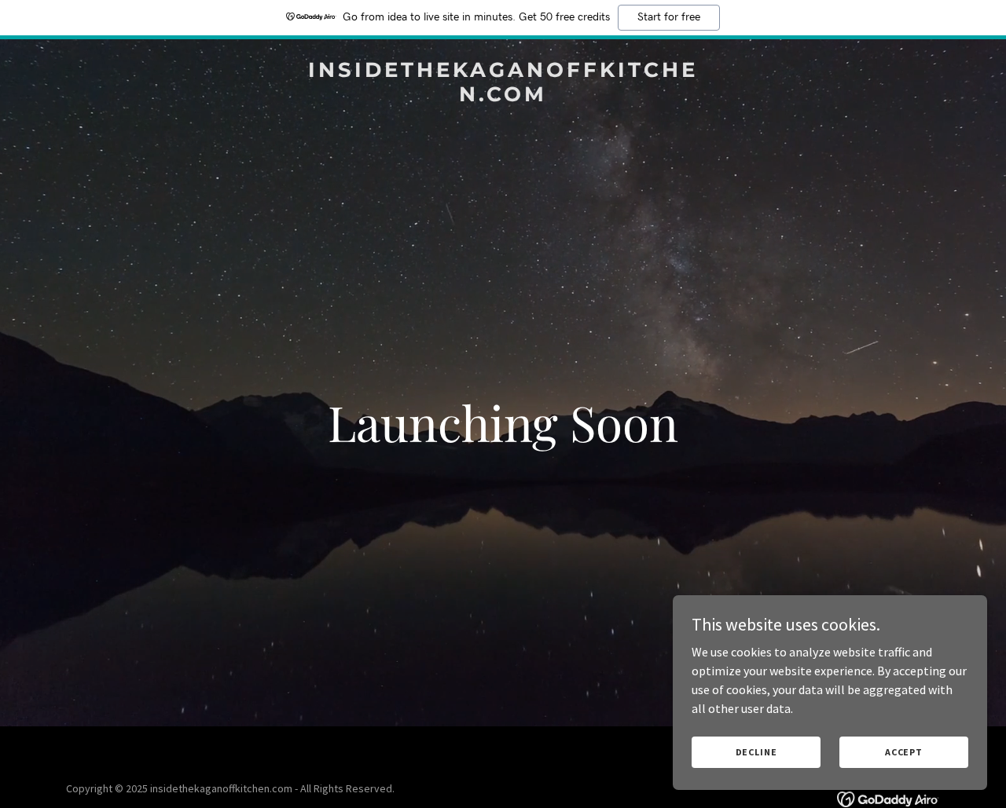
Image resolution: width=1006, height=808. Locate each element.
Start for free (668, 17)
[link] (503, 96)
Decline (756, 752)
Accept (904, 752)
